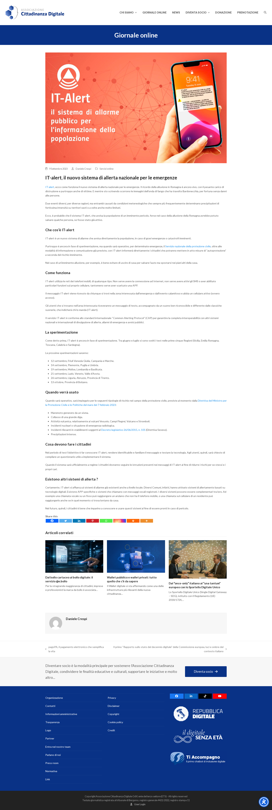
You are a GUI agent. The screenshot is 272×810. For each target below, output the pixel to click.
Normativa (51, 771)
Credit (111, 730)
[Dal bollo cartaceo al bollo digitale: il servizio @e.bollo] (74, 556)
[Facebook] (52, 521)
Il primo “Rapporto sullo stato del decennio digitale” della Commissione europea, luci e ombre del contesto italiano (166, 649)
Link (47, 779)
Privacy (112, 697)
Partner (49, 738)
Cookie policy (115, 722)
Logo (48, 730)
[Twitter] (65, 521)
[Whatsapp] (106, 521)
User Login (139, 804)
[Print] (133, 521)
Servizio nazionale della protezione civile (188, 246)
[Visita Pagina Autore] (55, 622)
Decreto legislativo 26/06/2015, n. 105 (123, 429)
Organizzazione (54, 697)
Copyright (113, 714)
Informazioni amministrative (61, 714)
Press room (51, 763)
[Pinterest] (92, 521)
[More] (146, 521)
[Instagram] (119, 521)
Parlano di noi (53, 754)
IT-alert (49, 187)
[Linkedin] (79, 521)
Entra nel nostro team (57, 746)
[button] (265, 12)
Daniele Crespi (83, 168)
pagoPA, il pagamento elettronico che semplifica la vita (74, 649)
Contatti (50, 705)
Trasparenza (52, 722)
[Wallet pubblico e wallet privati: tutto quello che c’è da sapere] (136, 556)
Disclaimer (114, 705)
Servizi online (106, 168)
